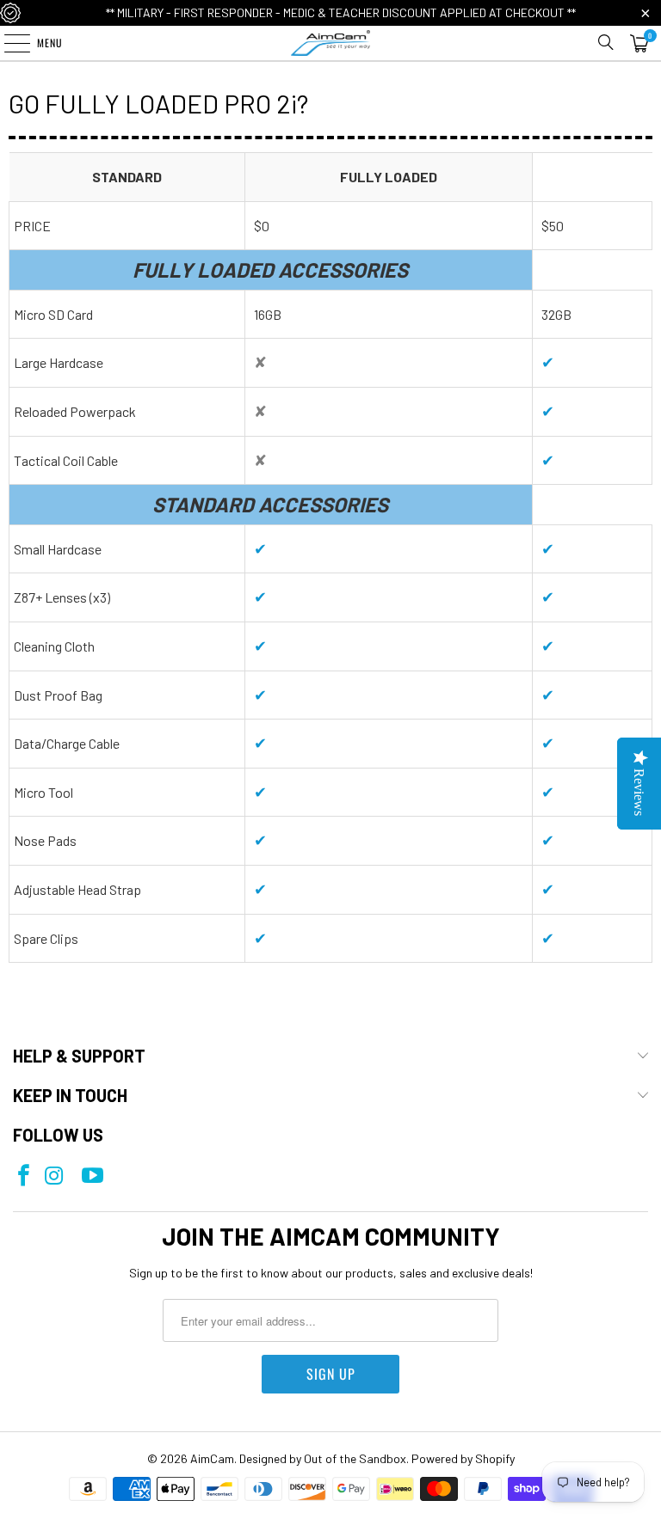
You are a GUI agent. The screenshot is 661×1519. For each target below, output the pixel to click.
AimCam (212, 1458)
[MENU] (7, 43)
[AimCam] (330, 43)
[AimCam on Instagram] (53, 1176)
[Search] (606, 43)
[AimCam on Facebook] (23, 1176)
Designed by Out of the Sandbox (322, 1458)
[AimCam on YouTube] (92, 1176)
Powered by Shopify (463, 1458)
